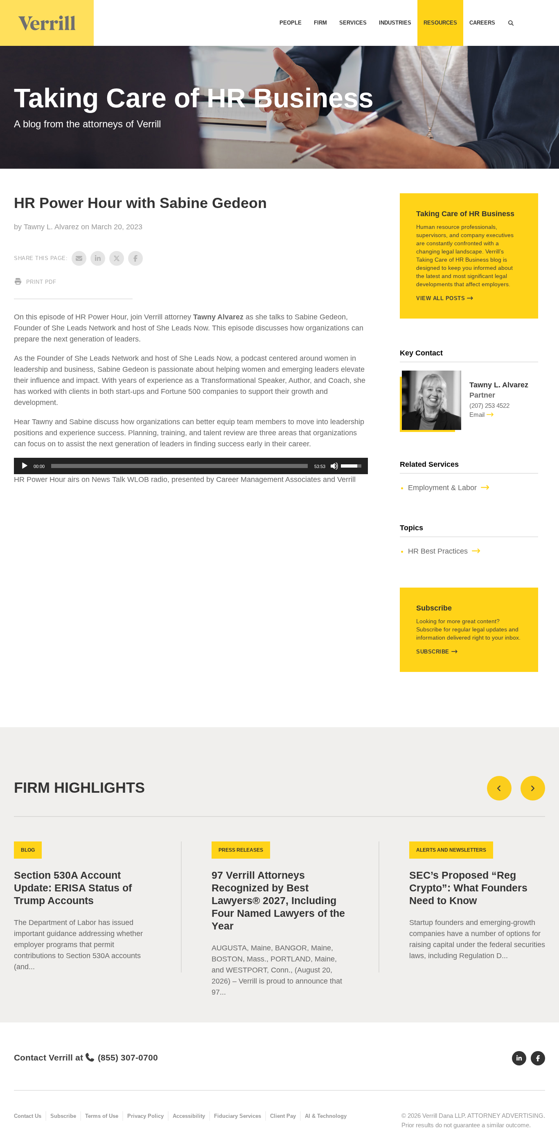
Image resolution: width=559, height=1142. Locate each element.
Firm (320, 23)
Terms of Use (101, 1116)
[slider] (179, 466)
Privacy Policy (145, 1116)
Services (353, 23)
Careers (482, 23)
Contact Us (27, 1116)
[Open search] (510, 23)
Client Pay (283, 1116)
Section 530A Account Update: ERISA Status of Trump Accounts (73, 888)
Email (477, 414)
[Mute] (334, 466)
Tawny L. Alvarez (52, 227)
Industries (395, 23)
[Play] (24, 466)
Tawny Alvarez (218, 317)
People (291, 23)
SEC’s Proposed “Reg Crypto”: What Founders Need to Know (468, 888)
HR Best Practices (438, 551)
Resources (440, 23)
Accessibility (189, 1116)
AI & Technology (326, 1116)
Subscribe (432, 652)
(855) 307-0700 (128, 1057)
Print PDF (40, 282)
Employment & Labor (442, 488)
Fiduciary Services (237, 1116)
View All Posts (440, 298)
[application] (191, 466)
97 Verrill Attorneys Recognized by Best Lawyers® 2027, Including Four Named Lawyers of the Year (278, 901)
